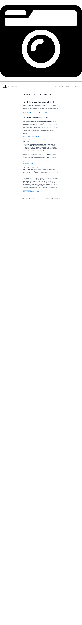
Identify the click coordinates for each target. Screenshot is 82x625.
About (72, 86)
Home (56, 86)
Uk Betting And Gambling (28, 163)
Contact (77, 86)
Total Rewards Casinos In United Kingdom (31, 161)
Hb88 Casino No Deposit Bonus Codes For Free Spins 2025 (35, 112)
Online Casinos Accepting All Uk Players (31, 191)
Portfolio (67, 86)
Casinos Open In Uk (27, 190)
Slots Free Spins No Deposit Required (31, 136)
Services (61, 86)
